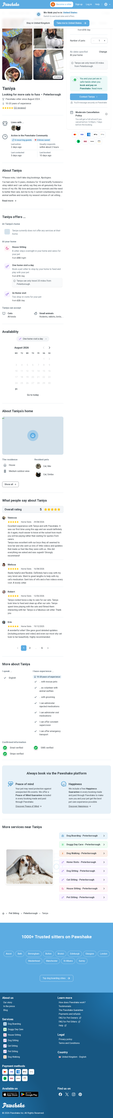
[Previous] (17, 648)
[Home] (3, 913)
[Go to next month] (49, 347)
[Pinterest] (80, 1094)
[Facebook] (60, 1094)
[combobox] (32, 339)
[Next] (48, 648)
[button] (88, 83)
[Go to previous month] (44, 347)
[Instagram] (73, 1094)
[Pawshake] (11, 4)
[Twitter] (67, 1094)
